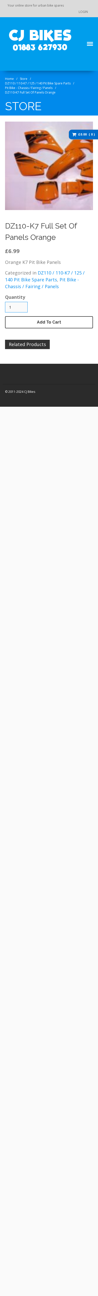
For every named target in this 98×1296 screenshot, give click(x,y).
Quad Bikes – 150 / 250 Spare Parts (65, 490)
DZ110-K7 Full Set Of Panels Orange (30, 92)
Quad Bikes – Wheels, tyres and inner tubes (65, 502)
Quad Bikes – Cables (64, 452)
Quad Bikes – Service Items (64, 478)
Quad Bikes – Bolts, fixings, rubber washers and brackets (69, 420)
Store (23, 79)
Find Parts (52, 511)
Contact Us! (54, 519)
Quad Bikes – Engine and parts (67, 434)
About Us (52, 526)
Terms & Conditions (61, 542)
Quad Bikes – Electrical (66, 468)
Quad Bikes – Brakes (64, 444)
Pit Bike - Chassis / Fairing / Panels (29, 88)
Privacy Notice (57, 534)
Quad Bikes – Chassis (65, 460)
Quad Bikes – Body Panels (68, 408)
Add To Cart (49, 322)
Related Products (27, 344)
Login (83, 12)
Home (9, 79)
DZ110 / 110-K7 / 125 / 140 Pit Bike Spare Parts (38, 83)
